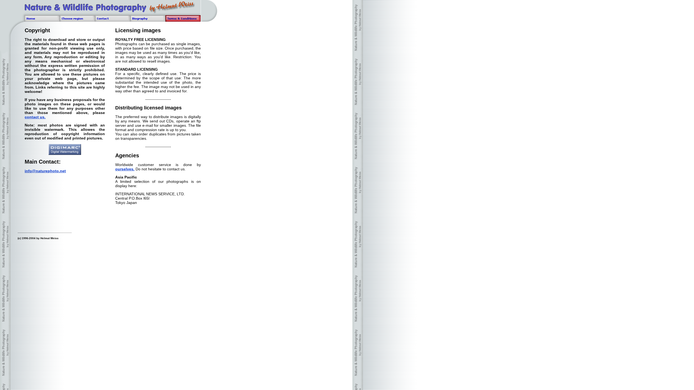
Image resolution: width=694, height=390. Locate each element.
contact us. (35, 117)
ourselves (124, 169)
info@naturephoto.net (45, 171)
